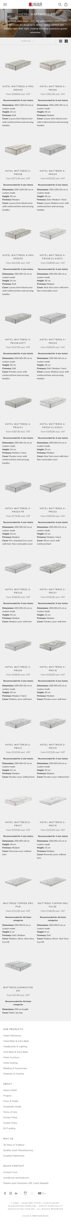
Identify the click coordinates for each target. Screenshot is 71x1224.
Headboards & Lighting (15, 1046)
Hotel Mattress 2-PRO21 (18, 746)
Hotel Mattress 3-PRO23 (18, 591)
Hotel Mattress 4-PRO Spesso (18, 257)
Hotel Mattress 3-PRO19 (53, 668)
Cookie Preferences (35, 1216)
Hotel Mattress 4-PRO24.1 (18, 426)
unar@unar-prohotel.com (16, 1177)
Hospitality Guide (12, 1106)
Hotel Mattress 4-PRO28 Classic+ (53, 257)
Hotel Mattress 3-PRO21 (53, 591)
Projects (7, 1095)
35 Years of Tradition (13, 1144)
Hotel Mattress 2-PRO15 (53, 824)
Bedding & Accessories (15, 1068)
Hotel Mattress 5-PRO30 (53, 88)
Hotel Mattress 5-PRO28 (18, 172)
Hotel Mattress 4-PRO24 (53, 341)
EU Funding (9, 1128)
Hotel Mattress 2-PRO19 (53, 746)
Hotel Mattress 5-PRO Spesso (18, 88)
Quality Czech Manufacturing (18, 1150)
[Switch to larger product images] (60, 41)
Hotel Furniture (11, 1057)
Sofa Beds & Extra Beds (15, 1052)
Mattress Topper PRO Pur (18, 905)
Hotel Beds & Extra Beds (16, 1041)
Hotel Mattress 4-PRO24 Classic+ (53, 426)
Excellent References (13, 1155)
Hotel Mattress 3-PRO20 (18, 668)
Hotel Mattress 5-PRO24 (53, 172)
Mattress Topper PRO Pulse (53, 905)
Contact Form (10, 1172)
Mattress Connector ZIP (18, 989)
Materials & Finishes (13, 1073)
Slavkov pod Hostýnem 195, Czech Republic (26, 1183)
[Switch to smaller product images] (66, 41)
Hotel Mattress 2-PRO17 (18, 824)
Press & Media (10, 1101)
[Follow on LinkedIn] (16, 1193)
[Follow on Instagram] (10, 1193)
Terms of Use (10, 1112)
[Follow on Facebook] (5, 1193)
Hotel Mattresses (12, 1035)
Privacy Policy (10, 1117)
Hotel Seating (10, 1062)
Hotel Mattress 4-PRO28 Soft (18, 341)
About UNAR (10, 1090)
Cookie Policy (10, 1122)
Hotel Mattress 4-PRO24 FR (18, 510)
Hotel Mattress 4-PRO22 (53, 510)
